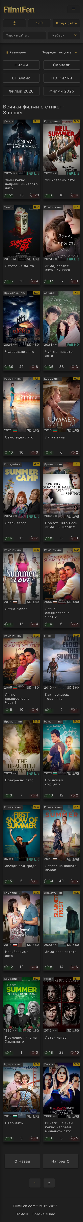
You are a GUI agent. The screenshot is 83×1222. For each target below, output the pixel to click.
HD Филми (61, 78)
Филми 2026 (21, 91)
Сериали (62, 65)
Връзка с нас (43, 1214)
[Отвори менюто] (73, 9)
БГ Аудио (21, 78)
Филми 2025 (61, 91)
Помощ (22, 1214)
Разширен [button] (18, 52)
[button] (14, 23)
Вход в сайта (66, 23)
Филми (21, 65)
